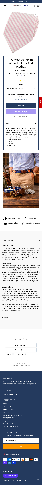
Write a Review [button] (22, 345)
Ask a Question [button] (21, 350)
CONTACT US (7, 406)
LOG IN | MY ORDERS (10, 394)
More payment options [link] (21, 116)
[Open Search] (31, 6)
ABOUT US (6, 404)
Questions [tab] (21, 354)
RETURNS (6, 412)
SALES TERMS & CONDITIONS (12, 415)
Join (21, 446)
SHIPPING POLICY (9, 409)
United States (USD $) (12, 454)
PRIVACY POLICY (8, 418)
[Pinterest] (9, 471)
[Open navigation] (4, 5)
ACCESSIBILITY (8, 424)
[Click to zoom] (36, 14)
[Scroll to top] (38, 480)
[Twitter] (11, 471)
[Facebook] (4, 471)
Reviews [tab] (8, 354)
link (24, 266)
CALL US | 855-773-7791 (10, 426)
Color (21, 84)
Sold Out (21, 105)
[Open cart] (38, 6)
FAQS (4, 421)
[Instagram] (6, 471)
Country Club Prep (20, 480)
